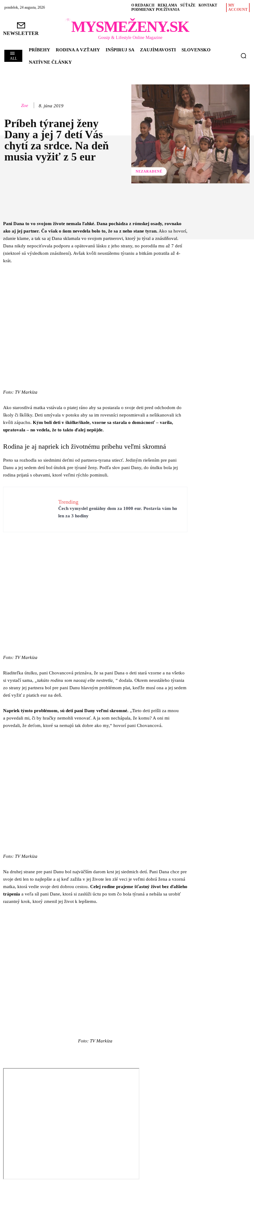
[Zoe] (11, 105)
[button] (243, 55)
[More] (196, 204)
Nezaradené (149, 171)
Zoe (24, 105)
